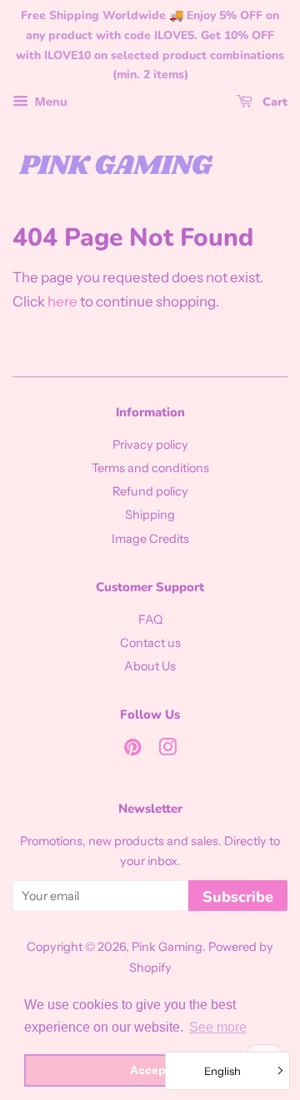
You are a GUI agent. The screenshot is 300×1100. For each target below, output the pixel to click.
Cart (273, 102)
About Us (150, 666)
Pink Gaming (167, 946)
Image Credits (150, 538)
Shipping (150, 514)
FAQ (150, 619)
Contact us (150, 642)
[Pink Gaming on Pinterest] (132, 750)
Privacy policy (150, 444)
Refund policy (150, 491)
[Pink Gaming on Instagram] (167, 750)
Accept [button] (150, 1070)
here (63, 301)
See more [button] (218, 1027)
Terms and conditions (150, 467)
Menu (50, 101)
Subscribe (237, 897)
